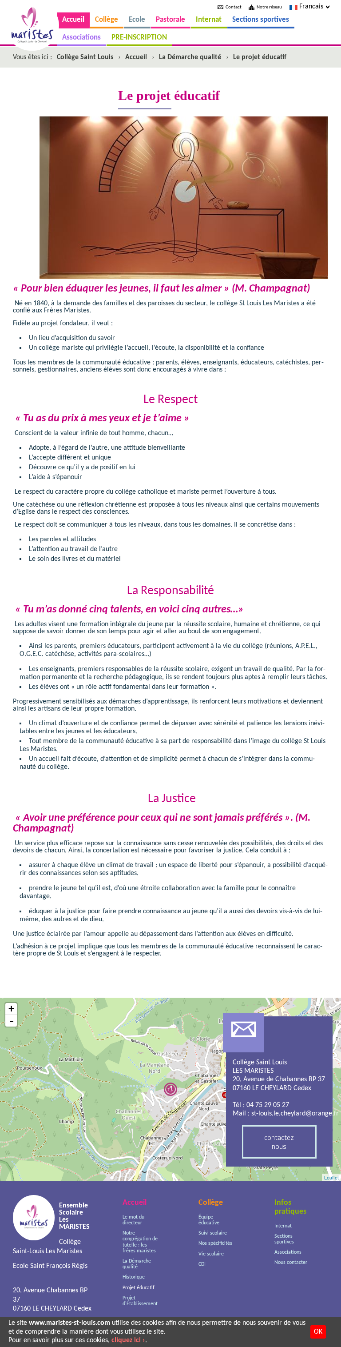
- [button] (11, 1021)
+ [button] (11, 1008)
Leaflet (331, 1177)
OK (318, 1331)
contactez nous (279, 1141)
